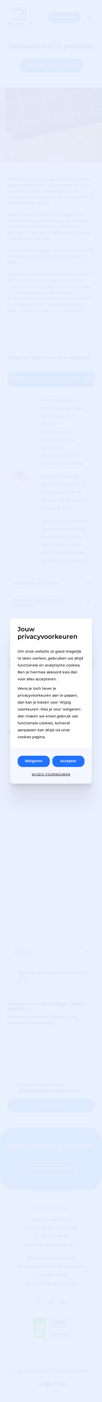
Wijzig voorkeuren (51, 774)
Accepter (68, 761)
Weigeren (34, 761)
